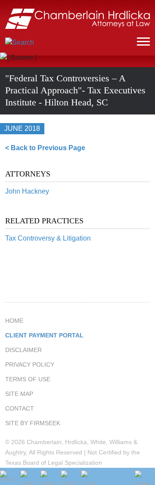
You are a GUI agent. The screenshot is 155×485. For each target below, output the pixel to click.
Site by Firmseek (32, 423)
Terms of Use (27, 379)
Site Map (19, 393)
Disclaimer (23, 349)
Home (14, 320)
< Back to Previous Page (45, 147)
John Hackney (27, 191)
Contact (19, 408)
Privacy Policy (29, 364)
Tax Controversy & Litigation (48, 238)
